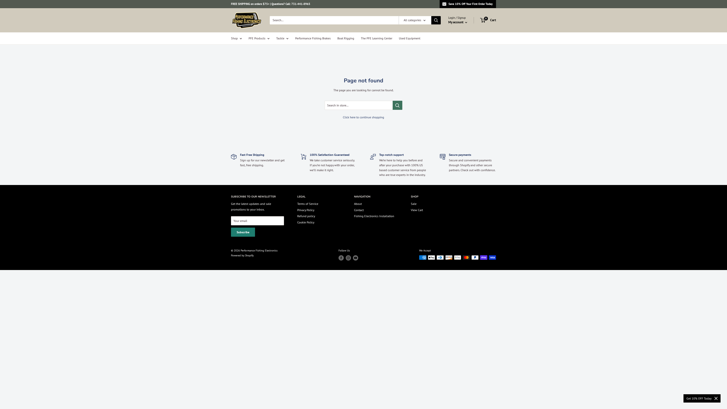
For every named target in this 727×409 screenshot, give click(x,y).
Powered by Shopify (242, 255)
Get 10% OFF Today (698, 398)
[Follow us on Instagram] (348, 258)
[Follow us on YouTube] (355, 258)
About (358, 204)
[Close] (716, 398)
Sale (414, 204)
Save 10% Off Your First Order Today (471, 4)
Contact (359, 210)
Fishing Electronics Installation (374, 216)
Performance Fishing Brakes (313, 38)
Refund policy (306, 216)
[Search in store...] (397, 105)
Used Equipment (409, 38)
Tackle (280, 38)
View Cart (417, 210)
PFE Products (257, 38)
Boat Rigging (345, 38)
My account (456, 22)
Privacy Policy (305, 210)
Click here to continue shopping (363, 117)
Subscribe (243, 232)
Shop (234, 38)
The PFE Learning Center (376, 38)
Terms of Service (307, 204)
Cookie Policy (305, 222)
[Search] (436, 20)
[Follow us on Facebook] (341, 258)
